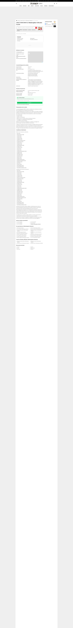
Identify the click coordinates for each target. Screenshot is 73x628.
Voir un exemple (54, 23)
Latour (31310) (19, 148)
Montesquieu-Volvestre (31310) (21, 160)
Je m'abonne (29, 102)
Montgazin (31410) (19, 161)
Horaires (19, 40)
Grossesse (24, 5)
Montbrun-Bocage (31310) (20, 159)
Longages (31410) (19, 152)
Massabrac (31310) (19, 155)
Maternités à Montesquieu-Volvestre (22, 233)
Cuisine (23, 0)
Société (43, 0)
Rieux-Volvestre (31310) (20, 165)
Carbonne (29, 29)
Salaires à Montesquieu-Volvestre (22, 234)
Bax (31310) (18, 133)
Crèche (19, 20)
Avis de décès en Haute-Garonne (21, 235)
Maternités (18, 249)
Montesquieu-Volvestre (29, 20)
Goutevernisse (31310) (20, 141)
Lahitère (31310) (19, 146)
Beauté (20, 0)
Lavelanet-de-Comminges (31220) (21, 151)
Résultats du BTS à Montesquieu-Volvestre (37, 243)
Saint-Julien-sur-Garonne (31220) (21, 167)
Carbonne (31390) (19, 138)
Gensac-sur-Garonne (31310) (21, 140)
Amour (33, 0)
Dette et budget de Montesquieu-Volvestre (23, 237)
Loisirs (48, 0)
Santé (41, 0)
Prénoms (45, 5)
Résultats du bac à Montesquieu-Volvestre (23, 243)
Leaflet (42, 62)
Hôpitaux (32, 249)
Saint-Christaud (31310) (20, 166)
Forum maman (51, 5)
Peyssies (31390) (19, 164)
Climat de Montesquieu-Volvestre (35, 227)
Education (37, 5)
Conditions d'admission (34, 39)
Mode (18, 0)
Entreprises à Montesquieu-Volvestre (36, 236)
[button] (29, 52)
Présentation (32, 38)
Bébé (28, 5)
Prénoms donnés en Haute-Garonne (36, 235)
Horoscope (51, 0)
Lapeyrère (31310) (19, 147)
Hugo (54, 0)
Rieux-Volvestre (25, 29)
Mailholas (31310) (19, 153)
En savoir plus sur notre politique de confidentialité (23, 104)
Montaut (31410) (19, 158)
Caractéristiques (20, 39)
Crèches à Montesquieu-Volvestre (36, 224)
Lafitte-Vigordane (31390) (20, 145)
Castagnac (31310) (19, 139)
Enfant (32, 5)
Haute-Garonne (23, 20)
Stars (45, 0)
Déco (28, 0)
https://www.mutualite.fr (22, 58)
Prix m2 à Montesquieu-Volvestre (35, 237)
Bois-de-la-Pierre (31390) (20, 134)
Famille (38, 0)
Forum (56, 0)
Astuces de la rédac (48, 24)
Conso (20, 5)
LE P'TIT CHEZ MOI (19, 224)
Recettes (26, 0)
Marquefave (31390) (20, 154)
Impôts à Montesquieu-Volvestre (21, 236)
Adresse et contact (20, 38)
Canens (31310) (19, 135)
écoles (41, 5)
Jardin (30, 0)
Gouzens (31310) (19, 142)
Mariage (35, 0)
